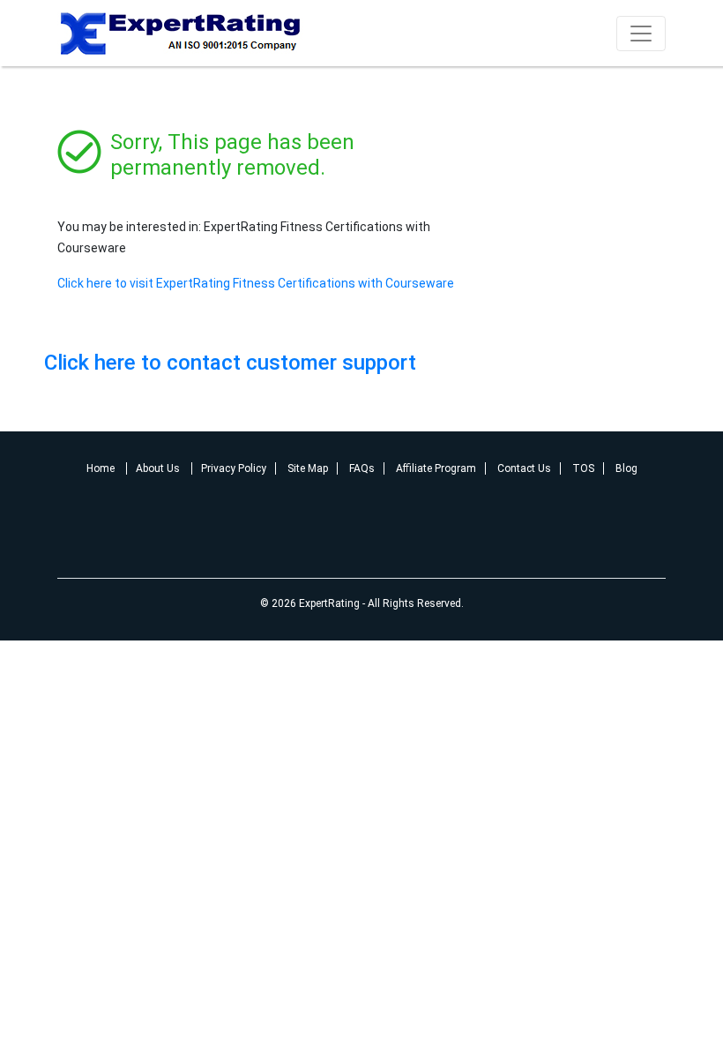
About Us (159, 468)
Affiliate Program (436, 468)
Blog (626, 468)
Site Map (307, 468)
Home (101, 468)
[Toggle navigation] (641, 33)
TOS (583, 468)
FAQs (362, 468)
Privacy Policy (233, 468)
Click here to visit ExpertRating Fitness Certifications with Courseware (255, 283)
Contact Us (524, 468)
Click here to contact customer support (230, 362)
